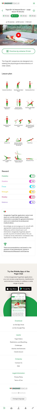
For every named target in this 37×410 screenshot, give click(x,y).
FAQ (18, 366)
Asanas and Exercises (18, 348)
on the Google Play (18, 328)
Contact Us (18, 363)
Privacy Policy (18, 377)
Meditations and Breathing (18, 342)
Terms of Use (19, 380)
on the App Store (18, 324)
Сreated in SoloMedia (19, 393)
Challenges (18, 345)
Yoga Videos (19, 339)
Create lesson (18, 352)
